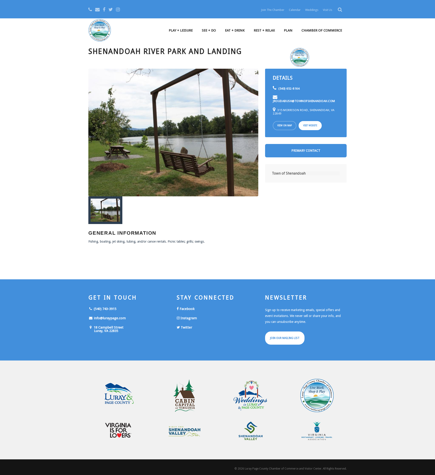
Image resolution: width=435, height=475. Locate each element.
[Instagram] (118, 9)
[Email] (97, 9)
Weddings (311, 10)
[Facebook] (104, 9)
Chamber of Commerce (322, 30)
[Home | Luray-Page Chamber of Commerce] (99, 31)
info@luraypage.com (109, 318)
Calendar (295, 10)
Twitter (186, 327)
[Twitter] (111, 9)
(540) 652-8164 (289, 88)
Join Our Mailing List (285, 338)
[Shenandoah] (250, 431)
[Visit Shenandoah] (184, 431)
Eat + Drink (235, 30)
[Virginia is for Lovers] (118, 430)
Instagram (188, 318)
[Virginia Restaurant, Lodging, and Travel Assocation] (317, 431)
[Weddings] (250, 396)
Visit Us (327, 10)
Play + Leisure (181, 30)
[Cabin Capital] (184, 396)
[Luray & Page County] (118, 396)
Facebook (187, 309)
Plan (288, 30)
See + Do (209, 30)
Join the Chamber (272, 10)
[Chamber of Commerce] (317, 396)
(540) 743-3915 (104, 309)
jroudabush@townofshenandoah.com (304, 101)
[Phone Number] (90, 9)
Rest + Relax (264, 30)
